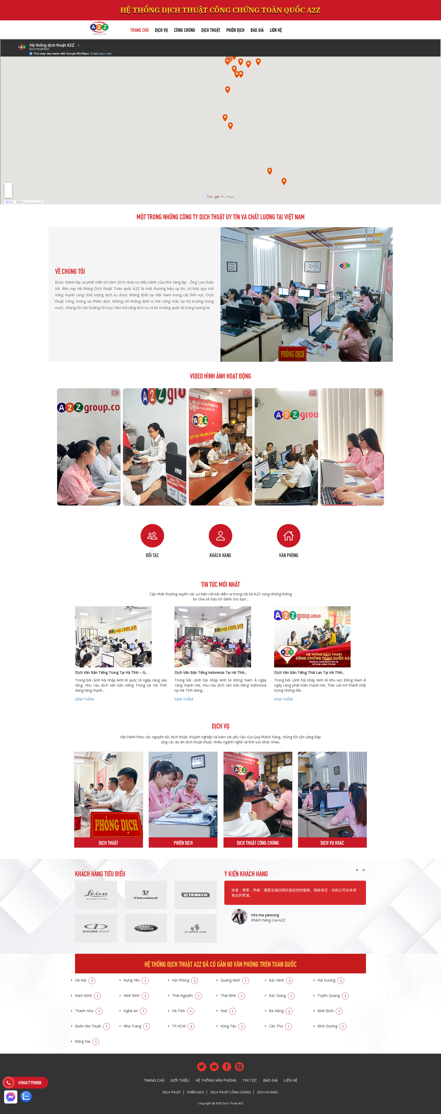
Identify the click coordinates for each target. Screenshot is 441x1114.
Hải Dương (329, 980)
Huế (227, 1010)
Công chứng (184, 29)
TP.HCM (182, 1026)
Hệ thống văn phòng (215, 1080)
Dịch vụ (161, 29)
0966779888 (29, 1082)
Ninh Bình (135, 995)
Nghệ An (134, 1010)
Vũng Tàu (231, 1026)
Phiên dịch (235, 29)
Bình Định (328, 1010)
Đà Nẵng (279, 1010)
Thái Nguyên (186, 995)
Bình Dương (330, 1026)
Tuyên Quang (331, 995)
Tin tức (249, 1080)
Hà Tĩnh (182, 1010)
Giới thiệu (179, 1080)
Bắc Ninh (280, 980)
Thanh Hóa (87, 1010)
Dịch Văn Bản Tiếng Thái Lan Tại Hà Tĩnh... (309, 672)
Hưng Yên (135, 980)
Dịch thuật (210, 29)
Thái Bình (231, 995)
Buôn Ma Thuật (91, 1026)
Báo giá (257, 29)
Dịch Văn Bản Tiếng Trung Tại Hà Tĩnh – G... (111, 672)
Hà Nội (84, 980)
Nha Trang (136, 1026)
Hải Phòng (184, 980)
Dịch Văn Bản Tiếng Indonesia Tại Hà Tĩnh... (211, 672)
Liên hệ (276, 29)
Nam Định (87, 995)
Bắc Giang (280, 995)
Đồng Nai (86, 1041)
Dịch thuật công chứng (231, 1092)
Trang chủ (139, 29)
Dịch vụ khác (267, 1092)
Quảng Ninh (233, 980)
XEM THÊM (84, 699)
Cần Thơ (279, 1026)
